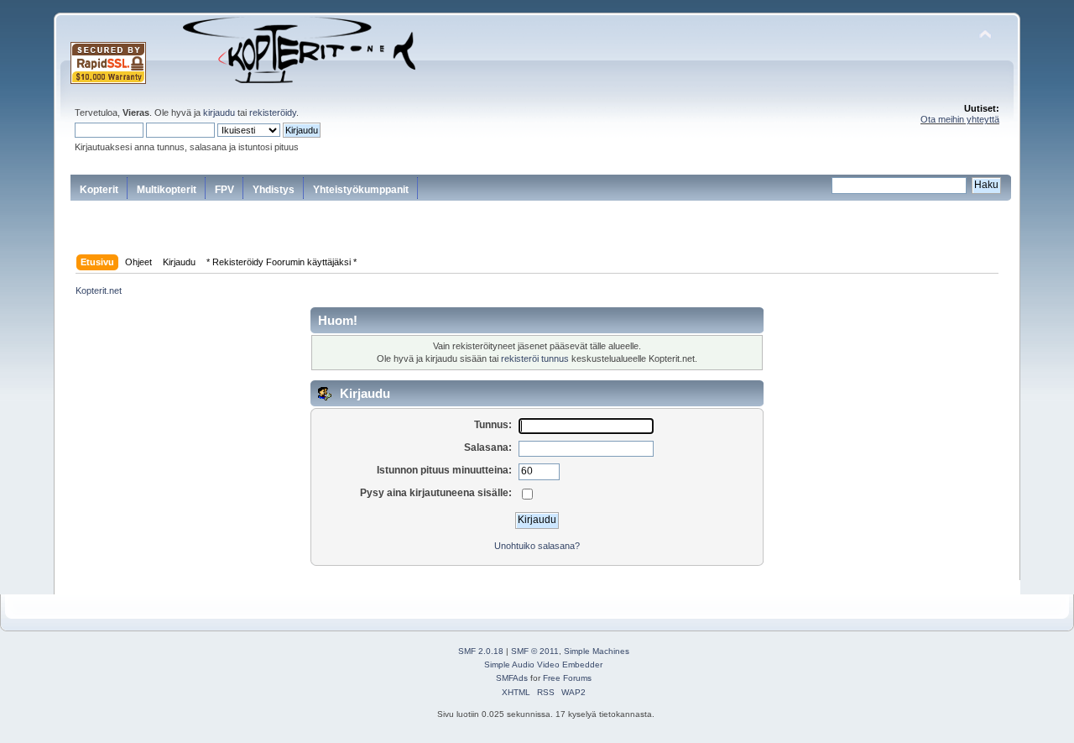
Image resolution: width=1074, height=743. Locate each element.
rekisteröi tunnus (535, 358)
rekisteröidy (272, 112)
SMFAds (512, 678)
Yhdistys (274, 190)
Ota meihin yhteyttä (959, 119)
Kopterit (99, 190)
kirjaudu (219, 112)
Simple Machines (596, 651)
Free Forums (567, 678)
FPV (224, 190)
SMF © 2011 (535, 651)
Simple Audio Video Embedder (543, 664)
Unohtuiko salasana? (537, 546)
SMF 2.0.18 (480, 651)
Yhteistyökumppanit (361, 190)
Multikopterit (166, 190)
